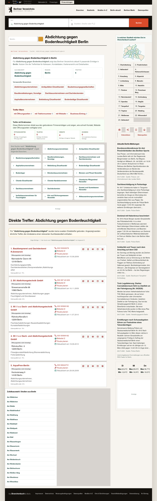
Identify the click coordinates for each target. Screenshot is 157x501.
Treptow (124, 111)
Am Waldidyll (12, 424)
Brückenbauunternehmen (57, 173)
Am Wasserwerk (13, 450)
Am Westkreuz (12, 477)
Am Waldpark (12, 428)
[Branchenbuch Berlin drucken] (119, 129)
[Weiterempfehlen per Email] (98, 249)
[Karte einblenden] (83, 249)
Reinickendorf (126, 97)
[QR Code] (102, 249)
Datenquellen (143, 10)
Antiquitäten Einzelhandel (52, 87)
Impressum (39, 493)
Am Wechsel (12, 455)
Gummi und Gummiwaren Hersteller (89, 189)
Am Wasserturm (13, 446)
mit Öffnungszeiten (23, 113)
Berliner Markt (129, 10)
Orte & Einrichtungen (102, 493)
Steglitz (140, 101)
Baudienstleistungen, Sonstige (27, 93)
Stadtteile (90, 10)
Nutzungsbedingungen (64, 493)
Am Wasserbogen (14, 441)
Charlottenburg (125, 65)
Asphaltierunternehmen (24, 99)
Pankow (124, 90)
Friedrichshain (142, 65)
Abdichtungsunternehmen (25, 87)
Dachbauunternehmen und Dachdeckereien (64, 93)
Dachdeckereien (53, 189)
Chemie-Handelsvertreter (57, 181)
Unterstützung (134, 493)
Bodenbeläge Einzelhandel (76, 99)
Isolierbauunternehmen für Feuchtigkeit (26, 196)
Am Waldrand (12, 433)
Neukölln (141, 85)
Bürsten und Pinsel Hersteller (90, 173)
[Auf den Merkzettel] (88, 249)
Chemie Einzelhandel (24, 181)
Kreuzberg (124, 76)
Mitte (122, 85)
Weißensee (125, 115)
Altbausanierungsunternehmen (91, 197)
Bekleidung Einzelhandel (50, 99)
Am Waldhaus (12, 419)
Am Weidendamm (14, 464)
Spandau (124, 101)
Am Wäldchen (12, 397)
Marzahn (140, 81)
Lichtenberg (124, 81)
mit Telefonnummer (44, 113)
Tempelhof (125, 106)
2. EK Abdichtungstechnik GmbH (27, 280)
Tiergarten (141, 106)
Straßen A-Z (89, 493)
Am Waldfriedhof (13, 410)
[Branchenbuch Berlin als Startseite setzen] (144, 129)
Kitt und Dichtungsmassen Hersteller (58, 196)
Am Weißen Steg (13, 473)
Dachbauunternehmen (24, 189)
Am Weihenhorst (13, 468)
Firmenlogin (54, 2)
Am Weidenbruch (13, 459)
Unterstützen (125, 135)
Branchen (80, 10)
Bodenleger (20, 173)
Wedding (141, 111)
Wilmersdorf (142, 115)
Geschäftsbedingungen (119, 493)
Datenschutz (49, 493)
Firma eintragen (67, 2)
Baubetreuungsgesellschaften (81, 87)
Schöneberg (142, 97)
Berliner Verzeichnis (19, 51)
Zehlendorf (125, 120)
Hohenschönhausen (142, 72)
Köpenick (140, 76)
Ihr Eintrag (144, 493)
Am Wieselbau (12, 481)
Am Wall (10, 437)
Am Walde (11, 406)
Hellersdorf (124, 69)
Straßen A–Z (102, 10)
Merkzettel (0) (42, 2)
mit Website (62, 113)
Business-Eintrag (78, 113)
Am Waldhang (12, 415)
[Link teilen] (128, 129)
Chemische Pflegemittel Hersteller (88, 181)
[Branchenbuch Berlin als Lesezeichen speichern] (136, 129)
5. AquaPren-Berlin (20, 365)
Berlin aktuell (115, 10)
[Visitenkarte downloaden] (93, 249)
